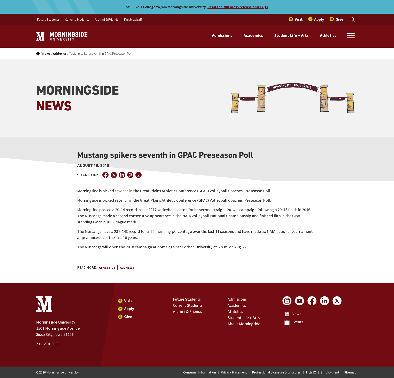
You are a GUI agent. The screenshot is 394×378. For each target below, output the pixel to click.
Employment (330, 372)
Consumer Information (199, 372)
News (296, 313)
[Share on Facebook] (105, 175)
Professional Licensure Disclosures (276, 372)
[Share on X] (114, 175)
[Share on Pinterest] (130, 175)
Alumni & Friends (187, 311)
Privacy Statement (234, 372)
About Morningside (244, 323)
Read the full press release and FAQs (237, 7)
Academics (253, 35)
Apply (129, 308)
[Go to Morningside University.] (38, 53)
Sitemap (350, 372)
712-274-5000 (48, 343)
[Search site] (351, 36)
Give (128, 316)
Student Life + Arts (291, 35)
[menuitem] (48, 19)
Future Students (187, 299)
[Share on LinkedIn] (122, 175)
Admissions (222, 35)
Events (297, 321)
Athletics (328, 35)
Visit (128, 300)
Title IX (311, 372)
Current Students (188, 305)
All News (127, 267)
